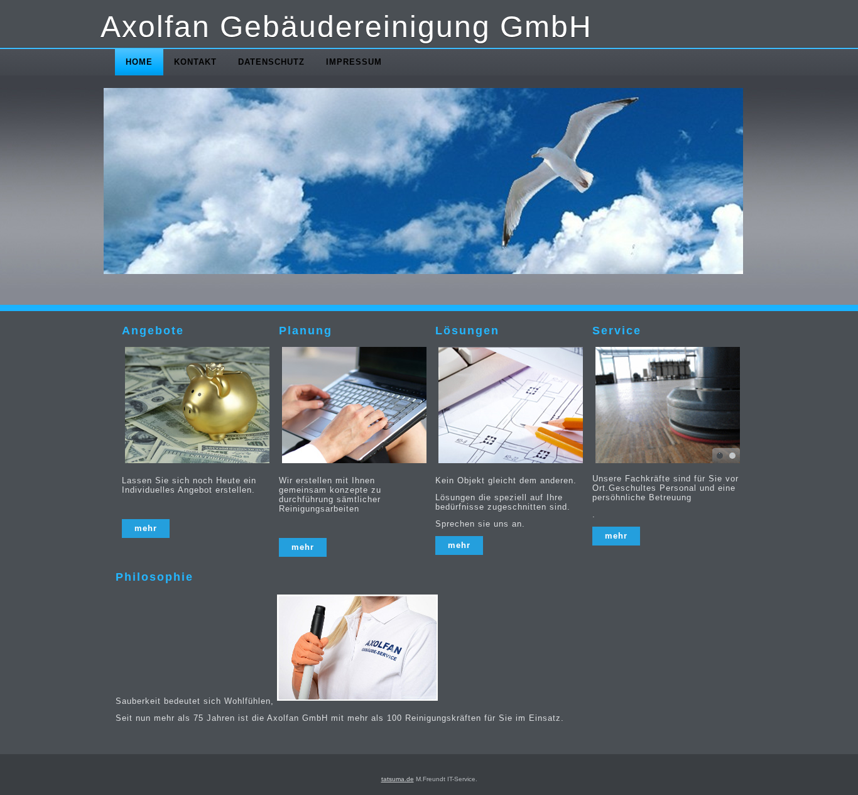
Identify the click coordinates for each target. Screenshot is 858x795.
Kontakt (195, 62)
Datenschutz (271, 62)
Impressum (354, 62)
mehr (145, 528)
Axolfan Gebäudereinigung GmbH (346, 26)
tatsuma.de (397, 779)
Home (139, 62)
